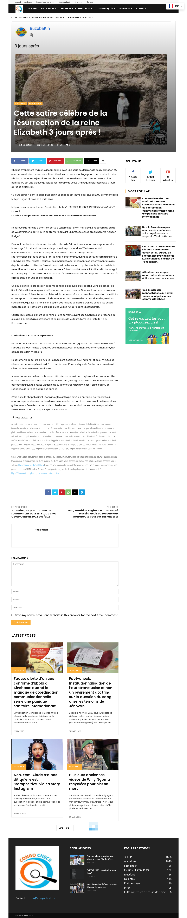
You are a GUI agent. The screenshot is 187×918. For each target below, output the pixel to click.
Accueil (18, 2)
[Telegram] (82, 492)
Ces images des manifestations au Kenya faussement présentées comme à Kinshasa (157, 294)
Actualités (24, 17)
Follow (150, 170)
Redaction (26, 144)
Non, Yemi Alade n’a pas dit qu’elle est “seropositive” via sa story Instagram (37, 781)
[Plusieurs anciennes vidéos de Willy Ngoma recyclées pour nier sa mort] (92, 754)
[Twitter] (55, 492)
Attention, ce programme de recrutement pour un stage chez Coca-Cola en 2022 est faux (33, 513)
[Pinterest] (62, 492)
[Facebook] (48, 492)
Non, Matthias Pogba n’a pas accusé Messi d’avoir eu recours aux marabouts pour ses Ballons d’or (93, 513)
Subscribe (168, 170)
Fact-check (35, 103)
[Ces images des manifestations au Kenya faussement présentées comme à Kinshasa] (133, 294)
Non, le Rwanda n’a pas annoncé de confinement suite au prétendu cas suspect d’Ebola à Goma (157, 231)
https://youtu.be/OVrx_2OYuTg (31, 465)
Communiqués (64, 2)
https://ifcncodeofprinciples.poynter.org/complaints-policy (35, 473)
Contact (90, 2)
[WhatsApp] (68, 492)
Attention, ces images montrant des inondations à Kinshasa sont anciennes (158, 275)
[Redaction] (16, 145)
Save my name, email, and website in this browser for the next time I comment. (66, 615)
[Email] (75, 492)
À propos (78, 2)
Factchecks (28, 2)
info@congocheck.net (43, 898)
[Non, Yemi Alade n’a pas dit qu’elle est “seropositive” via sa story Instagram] (37, 754)
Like (133, 170)
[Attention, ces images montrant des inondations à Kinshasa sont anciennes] (133, 276)
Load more (64, 828)
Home (14, 17)
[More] (103, 161)
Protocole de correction (45, 2)
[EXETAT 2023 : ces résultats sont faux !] (77, 874)
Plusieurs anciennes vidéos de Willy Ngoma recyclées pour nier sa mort (89, 781)
